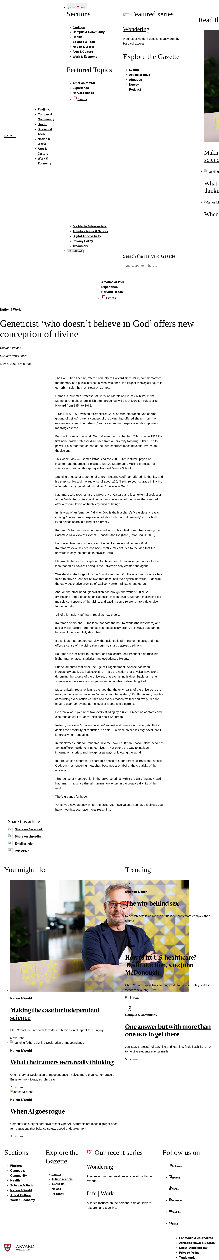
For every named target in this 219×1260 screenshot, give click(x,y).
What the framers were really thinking (62, 1063)
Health (130, 945)
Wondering (136, 29)
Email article (24, 843)
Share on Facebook (29, 829)
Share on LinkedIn (28, 836)
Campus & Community (141, 1015)
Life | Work (100, 1193)
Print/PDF (22, 850)
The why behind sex (152, 904)
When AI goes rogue (37, 1112)
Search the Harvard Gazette (149, 256)
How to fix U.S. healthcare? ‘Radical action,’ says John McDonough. (160, 965)
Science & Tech (136, 891)
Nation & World (10, 309)
